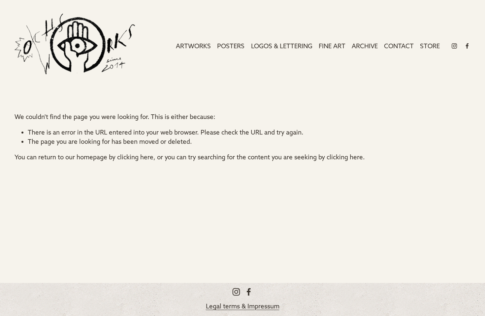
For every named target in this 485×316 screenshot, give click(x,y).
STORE (430, 46)
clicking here (135, 157)
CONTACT (399, 46)
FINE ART (332, 46)
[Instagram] (454, 46)
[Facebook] (467, 46)
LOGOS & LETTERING (281, 46)
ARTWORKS (193, 46)
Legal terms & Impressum (242, 306)
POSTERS (230, 46)
